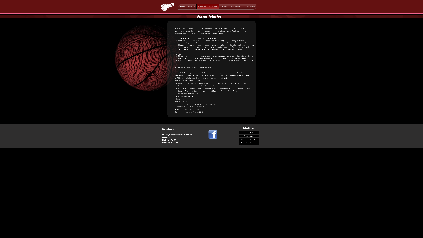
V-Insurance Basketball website (187, 81)
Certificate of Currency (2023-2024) (189, 112)
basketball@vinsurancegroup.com (190, 110)
